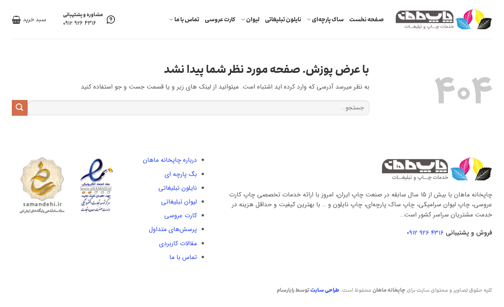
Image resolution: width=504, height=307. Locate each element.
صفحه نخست (366, 19)
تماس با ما (186, 19)
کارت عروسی (220, 19)
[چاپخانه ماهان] (444, 19)
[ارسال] (20, 107)
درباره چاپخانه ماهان (170, 160)
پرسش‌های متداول (173, 229)
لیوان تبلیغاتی (179, 202)
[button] (29, 19)
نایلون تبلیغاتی (283, 19)
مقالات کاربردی (178, 243)
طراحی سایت (324, 290)
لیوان (252, 19)
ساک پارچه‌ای (328, 19)
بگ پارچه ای (181, 174)
